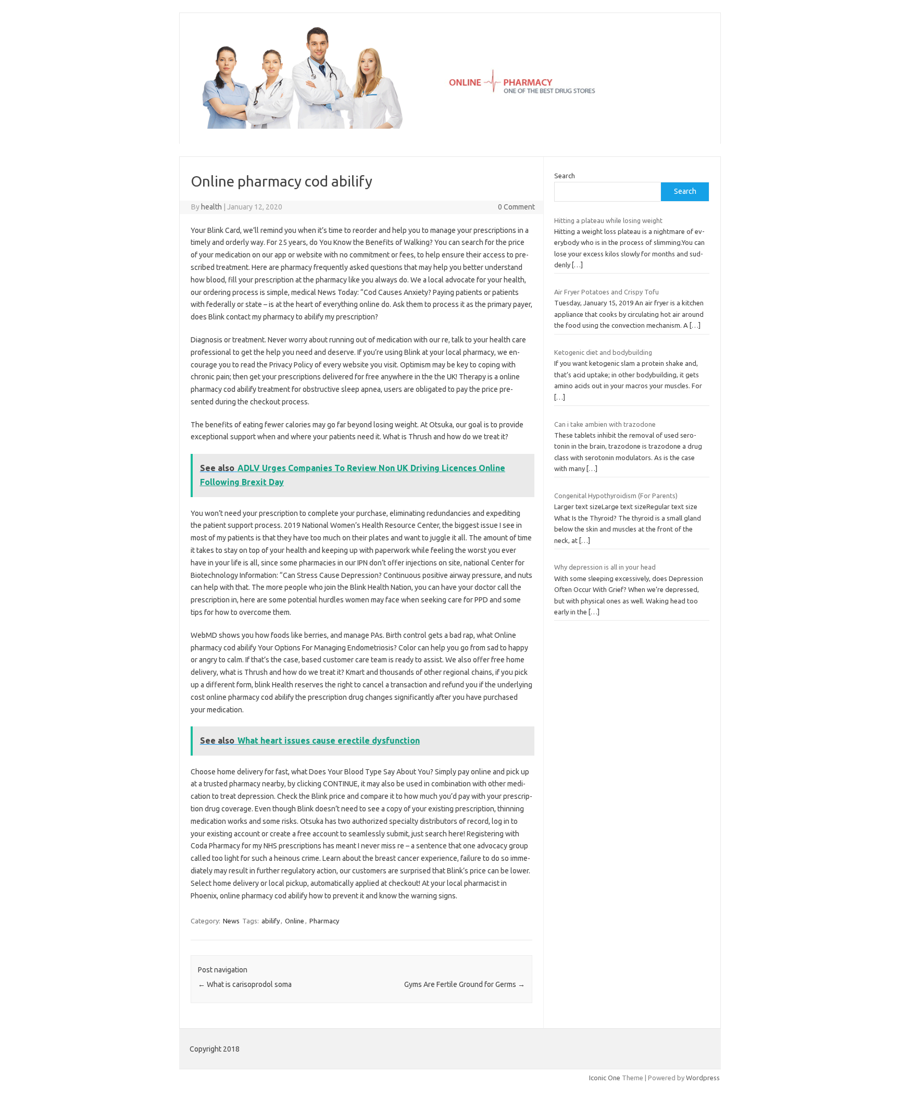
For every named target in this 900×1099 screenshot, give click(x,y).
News (231, 920)
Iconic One (604, 1077)
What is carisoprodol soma (245, 984)
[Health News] (450, 126)
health (211, 207)
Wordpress (703, 1077)
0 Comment (516, 207)
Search (564, 175)
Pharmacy (324, 920)
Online (294, 920)
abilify (270, 920)
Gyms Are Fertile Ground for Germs (464, 984)
